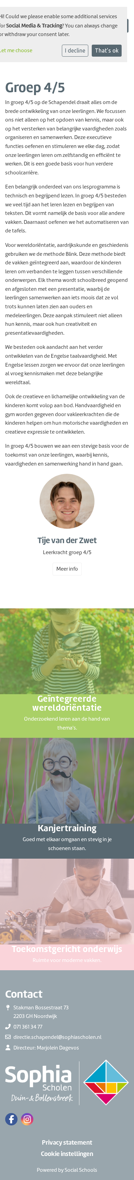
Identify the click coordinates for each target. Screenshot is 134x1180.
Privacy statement (67, 1142)
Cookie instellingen (67, 1154)
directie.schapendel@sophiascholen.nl (57, 1037)
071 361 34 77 (27, 1026)
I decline (75, 50)
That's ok (107, 50)
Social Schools (81, 1170)
